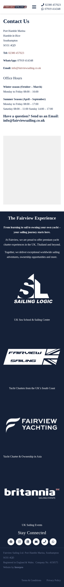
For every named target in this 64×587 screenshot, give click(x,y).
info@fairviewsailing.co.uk (26, 68)
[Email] (36, 541)
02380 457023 (16, 52)
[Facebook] (11, 541)
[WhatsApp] (53, 541)
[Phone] (44, 541)
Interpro (19, 567)
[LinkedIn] (27, 541)
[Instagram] (19, 541)
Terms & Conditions (31, 580)
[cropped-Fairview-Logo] (15, 7)
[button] (34, 7)
